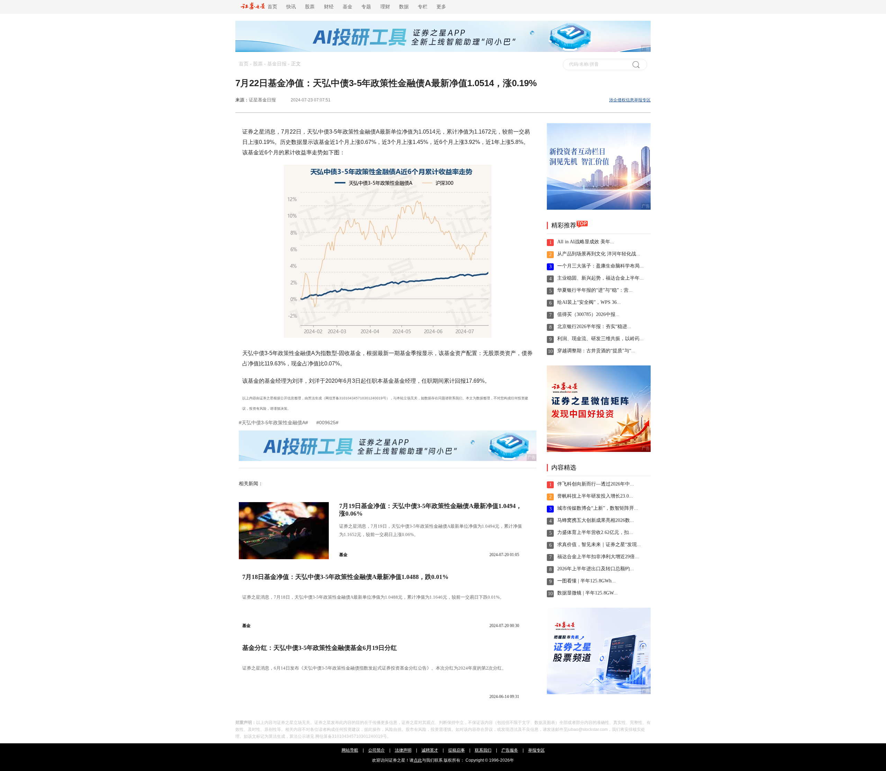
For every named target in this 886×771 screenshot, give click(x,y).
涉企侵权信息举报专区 (630, 100)
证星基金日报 (262, 99)
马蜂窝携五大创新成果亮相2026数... (595, 520)
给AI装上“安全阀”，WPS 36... (589, 302)
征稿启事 (456, 750)
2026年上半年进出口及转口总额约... (595, 568)
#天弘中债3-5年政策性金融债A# (274, 422)
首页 (271, 6)
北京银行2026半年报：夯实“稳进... (594, 326)
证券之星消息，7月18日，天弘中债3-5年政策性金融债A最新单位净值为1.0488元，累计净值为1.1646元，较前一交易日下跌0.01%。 (373, 597)
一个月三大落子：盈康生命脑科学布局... (600, 266)
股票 (310, 6)
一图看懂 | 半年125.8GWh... (586, 580)
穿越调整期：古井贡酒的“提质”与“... (596, 350)
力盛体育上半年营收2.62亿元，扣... (595, 532)
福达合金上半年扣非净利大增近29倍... (598, 556)
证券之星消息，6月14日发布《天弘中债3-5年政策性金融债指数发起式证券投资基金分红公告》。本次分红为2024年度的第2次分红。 (374, 668)
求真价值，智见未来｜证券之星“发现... (599, 544)
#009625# (327, 422)
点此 (418, 760)
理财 (385, 6)
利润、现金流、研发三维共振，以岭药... (600, 338)
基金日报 (277, 63)
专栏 (422, 6)
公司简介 (376, 750)
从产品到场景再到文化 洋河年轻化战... (598, 253)
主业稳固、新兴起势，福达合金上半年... (600, 278)
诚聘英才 (430, 750)
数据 (404, 6)
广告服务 (509, 750)
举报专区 (536, 750)
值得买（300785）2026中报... (588, 314)
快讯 (291, 6)
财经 (329, 6)
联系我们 (483, 750)
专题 (366, 6)
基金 (347, 6)
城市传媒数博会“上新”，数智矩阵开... (597, 508)
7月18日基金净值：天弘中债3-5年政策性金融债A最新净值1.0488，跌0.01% (345, 576)
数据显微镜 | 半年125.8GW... (587, 593)
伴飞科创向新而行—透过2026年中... (595, 484)
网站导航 (350, 750)
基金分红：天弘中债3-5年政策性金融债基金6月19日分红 (319, 647)
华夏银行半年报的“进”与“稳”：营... (595, 290)
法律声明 (403, 750)
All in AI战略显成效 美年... (585, 241)
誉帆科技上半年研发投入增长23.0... (595, 496)
